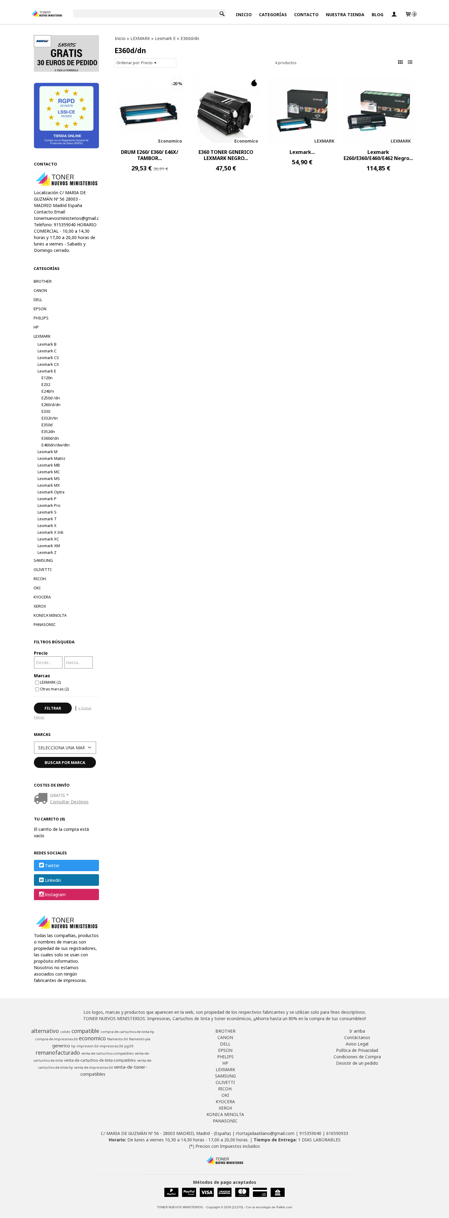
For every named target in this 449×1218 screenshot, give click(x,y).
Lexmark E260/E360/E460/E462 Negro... (378, 155)
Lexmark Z (47, 552)
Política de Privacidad (357, 1050)
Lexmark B (47, 344)
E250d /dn (51, 398)
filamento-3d (117, 1039)
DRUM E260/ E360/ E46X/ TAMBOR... (149, 155)
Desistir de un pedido (357, 1063)
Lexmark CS (48, 357)
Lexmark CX (48, 364)
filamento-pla (139, 1039)
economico (92, 1038)
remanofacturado (58, 1052)
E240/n (48, 391)
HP (36, 327)
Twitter (52, 866)
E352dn (48, 431)
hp (73, 1046)
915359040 (310, 1133)
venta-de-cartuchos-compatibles (107, 1053)
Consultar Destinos (69, 802)
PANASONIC (45, 624)
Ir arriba (357, 1031)
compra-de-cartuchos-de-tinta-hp (127, 1032)
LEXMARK (42, 336)
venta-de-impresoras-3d (93, 1067)
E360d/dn (50, 438)
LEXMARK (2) (50, 682)
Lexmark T (47, 519)
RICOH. (40, 578)
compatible (85, 1030)
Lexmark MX (49, 485)
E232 (46, 384)
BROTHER (43, 281)
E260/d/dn (51, 404)
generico (61, 1045)
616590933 (337, 1133)
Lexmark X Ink (51, 532)
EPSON (40, 308)
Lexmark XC (48, 539)
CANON (40, 290)
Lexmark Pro (49, 505)
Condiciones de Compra (357, 1057)
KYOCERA (42, 597)
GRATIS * (59, 795)
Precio (41, 653)
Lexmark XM (49, 545)
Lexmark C (47, 351)
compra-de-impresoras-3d (56, 1039)
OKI (37, 588)
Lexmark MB (49, 465)
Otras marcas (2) (54, 688)
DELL (38, 299)
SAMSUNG (43, 560)
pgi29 (128, 1046)
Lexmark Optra (51, 492)
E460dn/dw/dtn (56, 445)
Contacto (306, 14)
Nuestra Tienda (345, 14)
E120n (47, 377)
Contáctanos (357, 1037)
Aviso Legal (357, 1044)
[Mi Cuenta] (394, 14)
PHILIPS (41, 318)
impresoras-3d (111, 1046)
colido (65, 1032)
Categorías (273, 14)
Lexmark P (47, 498)
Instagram (55, 894)
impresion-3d (87, 1046)
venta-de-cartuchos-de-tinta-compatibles (100, 1060)
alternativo (45, 1030)
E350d (47, 424)
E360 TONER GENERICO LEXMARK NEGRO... (226, 155)
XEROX (40, 606)
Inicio (244, 14)
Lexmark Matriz (51, 458)
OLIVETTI (43, 569)
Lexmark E (47, 371)
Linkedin (53, 880)
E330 (46, 411)
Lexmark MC (49, 471)
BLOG (377, 14)
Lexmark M (47, 451)
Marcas (42, 675)
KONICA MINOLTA (50, 615)
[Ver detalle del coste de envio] (42, 799)
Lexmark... (302, 152)
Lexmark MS (49, 478)
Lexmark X (47, 525)
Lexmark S (47, 512)
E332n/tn (50, 418)
